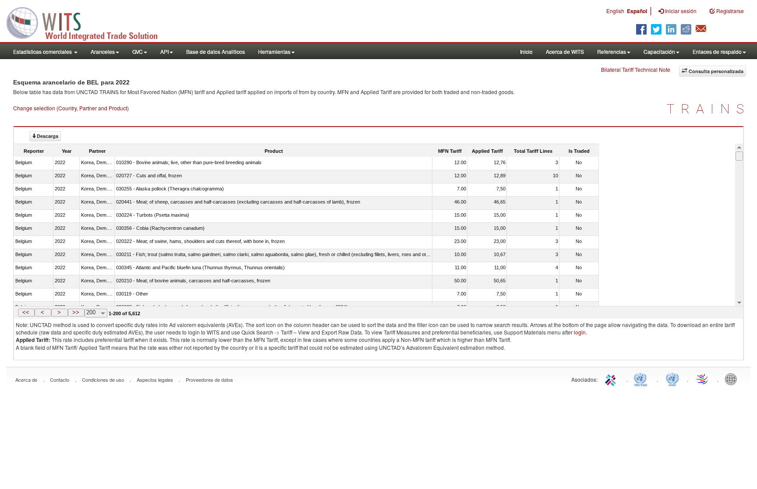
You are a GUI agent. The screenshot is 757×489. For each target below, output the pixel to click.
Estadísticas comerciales (43, 51)
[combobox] (96, 313)
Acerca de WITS (565, 51)
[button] (26, 313)
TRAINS (708, 108)
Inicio (526, 51)
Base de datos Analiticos (215, 51)
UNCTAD (642, 378)
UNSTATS (672, 378)
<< (25, 312)
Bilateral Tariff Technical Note (635, 69)
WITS (87, 22)
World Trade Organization (702, 378)
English (615, 10)
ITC (612, 378)
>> (75, 312)
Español (637, 11)
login (580, 332)
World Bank (733, 378)
